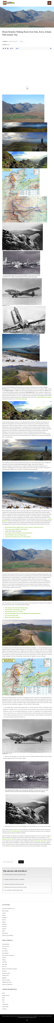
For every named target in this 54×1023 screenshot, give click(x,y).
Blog (3, 999)
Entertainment (5, 953)
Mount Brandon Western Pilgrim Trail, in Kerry (24, 527)
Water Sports (5, 933)
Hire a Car (4, 966)
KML (12, 48)
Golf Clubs (4, 924)
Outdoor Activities (6, 973)
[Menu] (49, 3)
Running (4, 928)
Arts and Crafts (5, 946)
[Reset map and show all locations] (51, 48)
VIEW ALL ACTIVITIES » (8, 935)
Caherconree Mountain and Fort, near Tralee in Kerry (18, 536)
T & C (3, 1002)
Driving (3, 915)
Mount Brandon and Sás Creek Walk (14, 611)
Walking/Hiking (13, 41)
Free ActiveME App (14, 831)
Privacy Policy (5, 1006)
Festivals (4, 919)
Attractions (4, 948)
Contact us (4, 1008)
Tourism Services (5, 995)
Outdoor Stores (5, 975)
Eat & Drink (5, 950)
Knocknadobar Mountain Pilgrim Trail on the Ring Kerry (18, 533)
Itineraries (4, 926)
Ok (27, 1020)
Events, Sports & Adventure (8, 955)
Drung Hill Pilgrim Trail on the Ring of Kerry (16, 534)
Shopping (4, 977)
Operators (4, 971)
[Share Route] (5, 48)
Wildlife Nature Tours (7, 982)
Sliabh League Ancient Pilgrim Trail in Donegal (16, 529)
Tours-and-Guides (6, 980)
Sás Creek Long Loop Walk (11, 615)
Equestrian (4, 917)
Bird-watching (5, 910)
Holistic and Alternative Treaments (9, 968)
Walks (21, 41)
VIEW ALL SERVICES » (7, 984)
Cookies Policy (5, 1004)
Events (3, 997)
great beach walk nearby (40, 840)
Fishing (3, 922)
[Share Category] (8, 48)
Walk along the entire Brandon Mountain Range (16, 607)
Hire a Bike (4, 964)
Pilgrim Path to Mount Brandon (12, 617)
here (10, 845)
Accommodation (5, 944)
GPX (18, 48)
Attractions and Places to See (8, 908)
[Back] (3, 48)
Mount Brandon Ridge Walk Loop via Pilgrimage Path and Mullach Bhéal (22, 613)
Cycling (3, 913)
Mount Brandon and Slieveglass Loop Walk (15, 609)
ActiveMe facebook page (21, 398)
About (3, 993)
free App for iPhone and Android (43, 397)
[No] (52, 1018)
